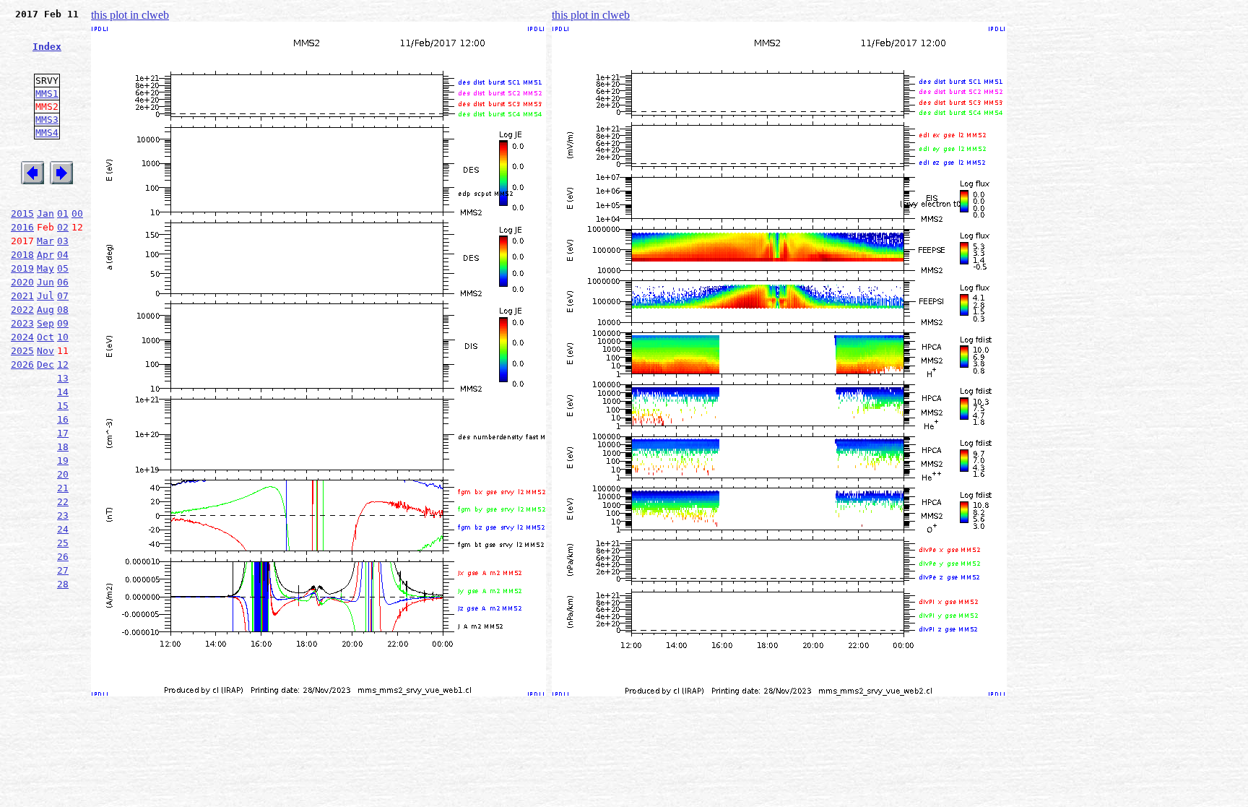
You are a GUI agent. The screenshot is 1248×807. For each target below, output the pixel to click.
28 (63, 584)
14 (63, 392)
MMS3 (46, 119)
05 (63, 268)
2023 (22, 323)
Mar (45, 241)
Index (46, 46)
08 (63, 309)
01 (63, 213)
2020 (22, 282)
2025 (22, 350)
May (45, 268)
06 (63, 282)
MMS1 (46, 93)
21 (63, 488)
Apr (45, 254)
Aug (45, 309)
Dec (45, 364)
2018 (22, 254)
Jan (45, 213)
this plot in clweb (130, 15)
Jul (45, 295)
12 (63, 364)
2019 (22, 268)
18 (63, 446)
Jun (45, 282)
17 (63, 433)
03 (63, 241)
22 (63, 501)
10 (63, 337)
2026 (22, 364)
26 (63, 556)
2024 (22, 337)
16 (63, 419)
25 (63, 543)
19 (63, 460)
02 (63, 227)
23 (63, 515)
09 (63, 323)
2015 (22, 213)
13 (63, 378)
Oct (45, 337)
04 (63, 254)
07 (63, 295)
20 (63, 474)
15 (63, 405)
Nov (45, 350)
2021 (22, 295)
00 (77, 213)
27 (63, 570)
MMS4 (46, 132)
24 (63, 529)
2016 (22, 227)
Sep (45, 323)
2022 (22, 309)
